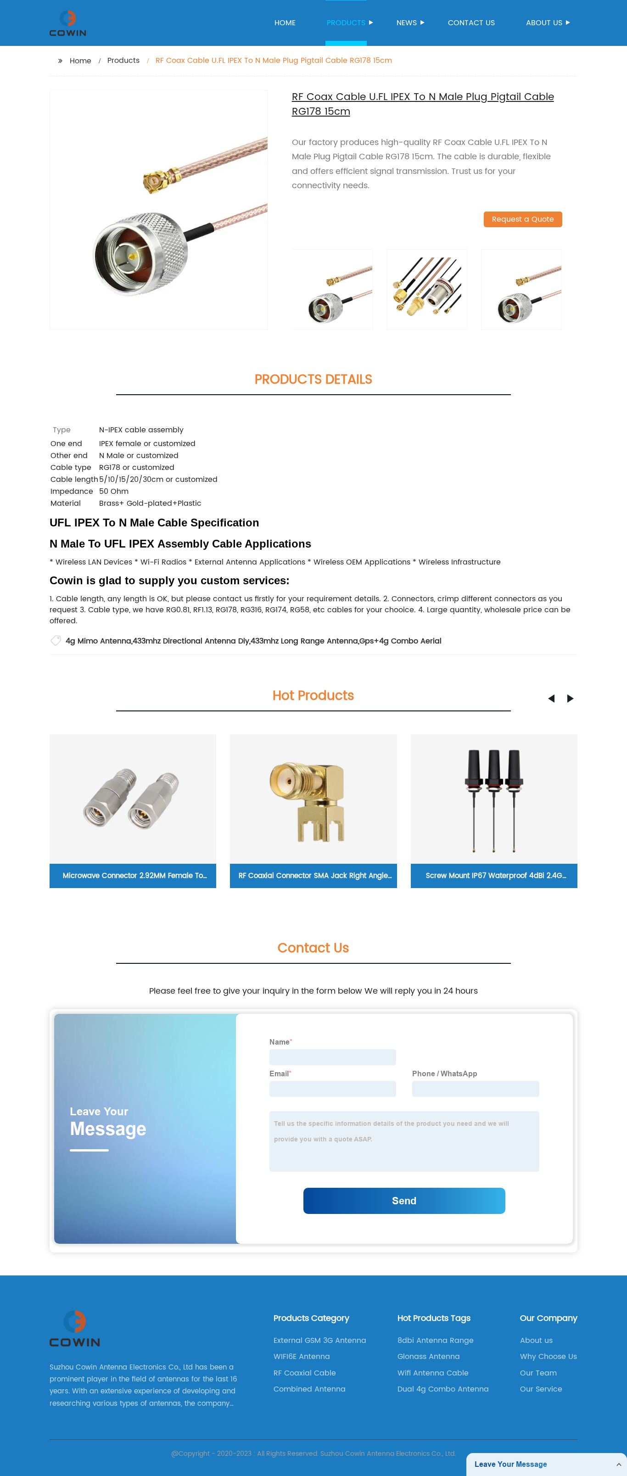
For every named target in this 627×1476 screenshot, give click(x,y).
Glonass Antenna (428, 1356)
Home (285, 23)
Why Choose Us (548, 1357)
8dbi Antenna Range (435, 1340)
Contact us (471, 23)
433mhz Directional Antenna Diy (191, 641)
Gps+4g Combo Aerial (400, 641)
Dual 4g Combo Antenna (443, 1389)
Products (346, 23)
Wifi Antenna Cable (433, 1373)
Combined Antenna (310, 1389)
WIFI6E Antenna (302, 1356)
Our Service (541, 1389)
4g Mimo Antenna (98, 641)
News (407, 23)
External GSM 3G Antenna (320, 1340)
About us (544, 23)
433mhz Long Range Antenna (304, 641)
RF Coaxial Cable (305, 1373)
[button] (551, 698)
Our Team (538, 1373)
